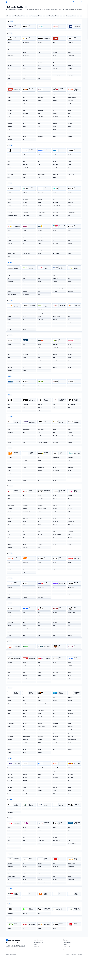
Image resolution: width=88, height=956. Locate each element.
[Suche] (81, 2)
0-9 (7, 15)
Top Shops (76, 1)
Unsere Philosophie (67, 942)
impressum (73, 954)
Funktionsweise (66, 946)
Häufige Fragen (66, 944)
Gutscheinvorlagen (51, 2)
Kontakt (64, 949)
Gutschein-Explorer (36, 2)
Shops (43, 2)
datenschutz (80, 954)
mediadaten (67, 954)
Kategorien (36, 946)
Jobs (64, 948)
